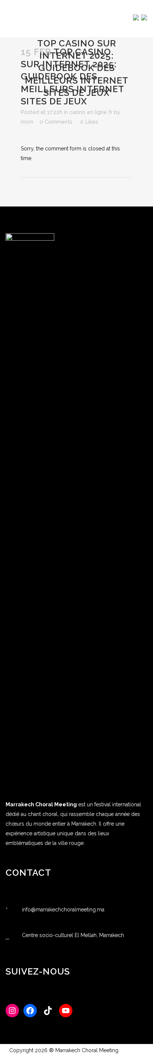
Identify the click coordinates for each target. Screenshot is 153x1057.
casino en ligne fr (91, 112)
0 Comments (56, 122)
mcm (27, 122)
